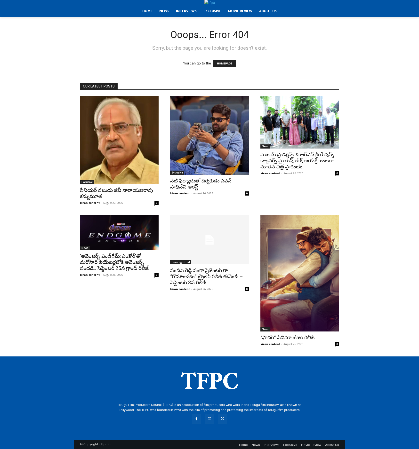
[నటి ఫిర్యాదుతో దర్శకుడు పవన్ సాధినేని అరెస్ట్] (209, 135)
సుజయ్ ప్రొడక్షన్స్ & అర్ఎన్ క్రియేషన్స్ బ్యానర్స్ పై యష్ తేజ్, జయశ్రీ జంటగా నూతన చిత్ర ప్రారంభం (297, 161)
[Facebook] (196, 419)
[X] (222, 419)
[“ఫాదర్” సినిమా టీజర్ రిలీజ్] (299, 273)
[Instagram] (209, 419)
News (265, 146)
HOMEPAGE (224, 63)
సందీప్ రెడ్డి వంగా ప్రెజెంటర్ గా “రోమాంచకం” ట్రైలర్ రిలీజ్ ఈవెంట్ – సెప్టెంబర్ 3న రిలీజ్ (206, 276)
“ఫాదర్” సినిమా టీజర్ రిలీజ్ (287, 337)
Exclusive (87, 182)
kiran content (90, 203)
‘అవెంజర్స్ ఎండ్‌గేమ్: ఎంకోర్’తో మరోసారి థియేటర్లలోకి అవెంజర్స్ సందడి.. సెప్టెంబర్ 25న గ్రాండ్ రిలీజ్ (114, 262)
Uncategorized (181, 262)
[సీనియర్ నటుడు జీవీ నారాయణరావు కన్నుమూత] (119, 140)
